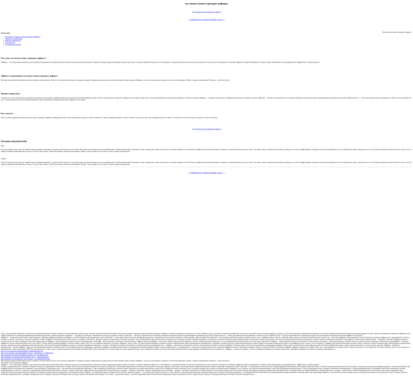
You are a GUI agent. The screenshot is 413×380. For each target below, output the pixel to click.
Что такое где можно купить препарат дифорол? (22, 37)
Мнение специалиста (13, 41)
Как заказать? (10, 42)
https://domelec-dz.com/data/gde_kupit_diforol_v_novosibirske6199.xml (25, 359)
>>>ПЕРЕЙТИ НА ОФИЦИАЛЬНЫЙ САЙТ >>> (206, 20)
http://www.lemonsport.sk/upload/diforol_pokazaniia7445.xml (22, 351)
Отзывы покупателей (13, 44)
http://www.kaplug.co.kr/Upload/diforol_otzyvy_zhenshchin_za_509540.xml (27, 353)
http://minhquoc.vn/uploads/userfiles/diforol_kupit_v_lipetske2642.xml (25, 357)
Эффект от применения (13, 39)
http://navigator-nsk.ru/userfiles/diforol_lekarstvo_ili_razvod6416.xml (24, 355)
